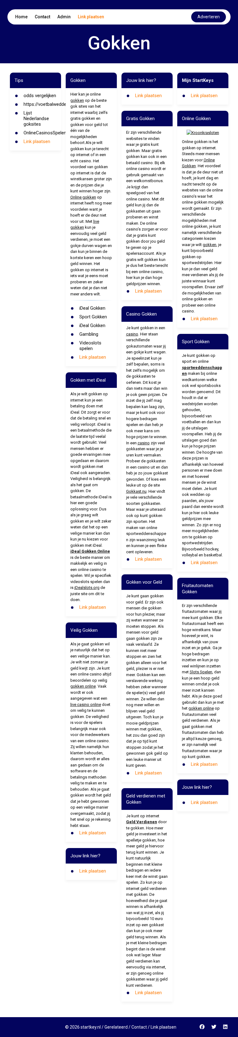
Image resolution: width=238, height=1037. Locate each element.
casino (132, 334)
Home (21, 16)
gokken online (83, 686)
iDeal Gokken (92, 308)
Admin (64, 16)
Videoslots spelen (90, 345)
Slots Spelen (201, 672)
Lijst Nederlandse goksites (36, 118)
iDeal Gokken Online (90, 551)
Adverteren (208, 16)
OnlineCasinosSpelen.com (50, 133)
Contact (42, 16)
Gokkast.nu (136, 491)
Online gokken (83, 197)
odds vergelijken (40, 95)
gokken (77, 100)
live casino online (85, 704)
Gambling (88, 334)
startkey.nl (91, 1027)
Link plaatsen (91, 16)
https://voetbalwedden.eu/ (50, 104)
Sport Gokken (93, 317)
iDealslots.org (86, 587)
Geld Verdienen (141, 821)
